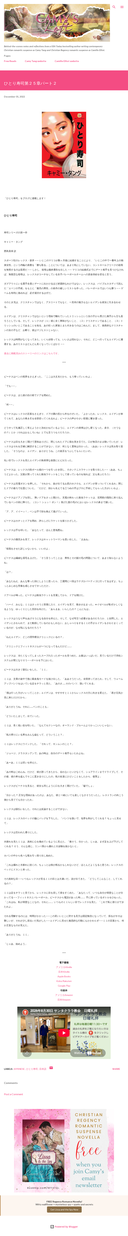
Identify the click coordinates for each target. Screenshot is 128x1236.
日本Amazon (64, 999)
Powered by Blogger (66, 1226)
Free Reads (10, 61)
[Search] (114, 6)
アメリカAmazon (64, 995)
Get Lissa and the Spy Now (64, 1209)
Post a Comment (13, 1094)
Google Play (64, 985)
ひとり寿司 (32, 1068)
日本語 (42, 1068)
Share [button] (116, 1068)
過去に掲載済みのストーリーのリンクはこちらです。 (32, 353)
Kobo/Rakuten (64, 981)
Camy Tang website (35, 61)
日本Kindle (64, 971)
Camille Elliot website (67, 61)
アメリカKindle (64, 967)
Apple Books (64, 976)
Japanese (19, 1068)
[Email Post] (51, 1068)
